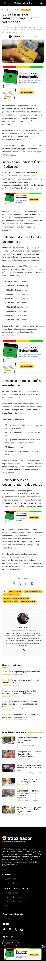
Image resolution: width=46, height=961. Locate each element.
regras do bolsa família (28, 601)
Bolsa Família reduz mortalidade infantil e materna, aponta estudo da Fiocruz (19, 692)
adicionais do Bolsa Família (33, 591)
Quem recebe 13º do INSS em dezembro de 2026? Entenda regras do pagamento (28, 794)
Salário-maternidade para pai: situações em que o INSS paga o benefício (29, 809)
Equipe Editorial (11, 883)
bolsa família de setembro (12, 595)
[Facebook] (4, 930)
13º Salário (20, 800)
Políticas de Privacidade (15, 897)
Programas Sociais (13, 10)
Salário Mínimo (22, 773)
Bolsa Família (26, 10)
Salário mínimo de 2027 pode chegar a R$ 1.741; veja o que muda (29, 767)
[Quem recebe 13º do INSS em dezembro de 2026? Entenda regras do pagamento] (8, 793)
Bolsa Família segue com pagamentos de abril (21, 672)
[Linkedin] (23, 650)
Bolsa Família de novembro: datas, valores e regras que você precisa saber (20, 716)
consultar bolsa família (11, 601)
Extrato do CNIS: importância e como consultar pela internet (29, 740)
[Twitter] (16, 930)
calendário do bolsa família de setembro (16, 598)
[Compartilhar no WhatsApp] (14, 584)
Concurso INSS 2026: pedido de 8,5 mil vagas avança (29, 780)
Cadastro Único (37, 176)
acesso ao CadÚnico (15, 591)
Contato (8, 918)
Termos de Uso (11, 893)
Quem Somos (10, 879)
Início (4, 10)
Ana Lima (18, 36)
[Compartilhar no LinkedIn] (26, 584)
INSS (18, 745)
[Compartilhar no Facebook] (31, 584)
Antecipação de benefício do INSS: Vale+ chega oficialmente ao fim (29, 754)
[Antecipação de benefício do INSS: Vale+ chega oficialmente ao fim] (8, 754)
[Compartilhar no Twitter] (20, 584)
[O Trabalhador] (23, 3)
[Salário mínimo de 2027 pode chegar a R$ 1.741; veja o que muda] (8, 768)
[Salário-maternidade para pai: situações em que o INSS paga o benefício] (8, 809)
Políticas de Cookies (13, 901)
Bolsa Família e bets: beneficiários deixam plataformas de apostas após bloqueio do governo (19, 704)
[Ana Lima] (11, 36)
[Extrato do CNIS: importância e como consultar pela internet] (8, 740)
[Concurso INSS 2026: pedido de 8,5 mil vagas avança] (8, 782)
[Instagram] (10, 930)
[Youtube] (22, 930)
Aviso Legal (9, 905)
